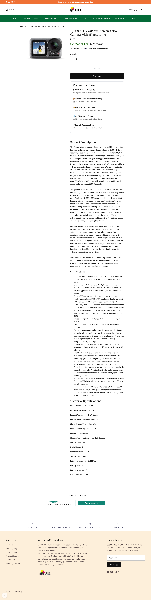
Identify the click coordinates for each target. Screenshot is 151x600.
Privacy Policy (11, 552)
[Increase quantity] (81, 58)
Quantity (74, 54)
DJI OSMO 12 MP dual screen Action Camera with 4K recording (47, 26)
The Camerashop (16, 592)
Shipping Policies (13, 563)
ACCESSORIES (50, 18)
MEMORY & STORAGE (101, 18)
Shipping (85, 48)
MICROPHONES (121, 18)
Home (22, 26)
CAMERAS (26, 18)
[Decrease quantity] (72, 58)
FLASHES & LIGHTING (69, 18)
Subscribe (114, 565)
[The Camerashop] (75, 10)
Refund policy (11, 548)
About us (9, 545)
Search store (11, 559)
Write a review (91, 503)
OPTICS (86, 18)
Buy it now (97, 76)
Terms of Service (12, 556)
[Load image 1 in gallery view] (46, 48)
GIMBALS (135, 18)
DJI (74, 39)
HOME (14, 18)
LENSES (37, 18)
